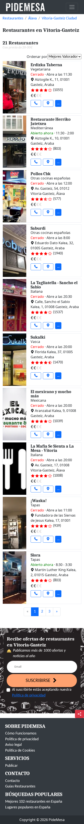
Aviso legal (13, 745)
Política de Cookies (20, 750)
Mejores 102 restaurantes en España (33, 801)
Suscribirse (38, 680)
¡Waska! (39, 500)
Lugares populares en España (27, 807)
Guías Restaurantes (20, 786)
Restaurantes (13, 18)
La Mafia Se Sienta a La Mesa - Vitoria (52, 448)
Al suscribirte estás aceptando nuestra (42, 692)
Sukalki (38, 337)
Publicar (11, 766)
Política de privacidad (28, 695)
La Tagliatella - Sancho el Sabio (54, 284)
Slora (35, 555)
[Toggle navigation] (72, 7)
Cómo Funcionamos (20, 733)
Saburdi (38, 228)
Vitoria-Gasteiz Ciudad (59, 18)
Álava (32, 18)
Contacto (12, 781)
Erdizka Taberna (46, 64)
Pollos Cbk (41, 173)
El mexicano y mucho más (51, 393)
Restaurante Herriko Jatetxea (51, 121)
